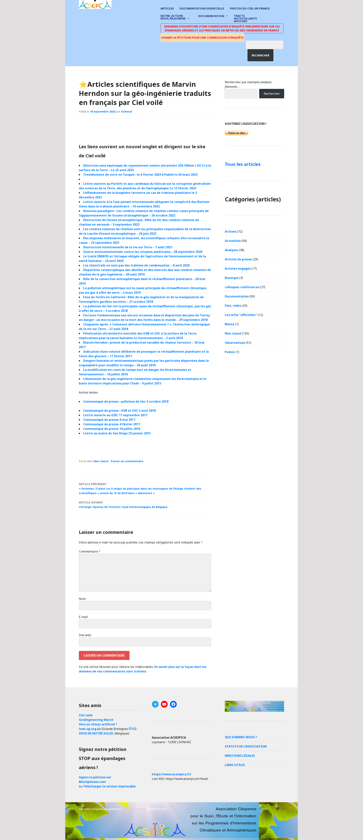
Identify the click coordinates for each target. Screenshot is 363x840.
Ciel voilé (86, 715)
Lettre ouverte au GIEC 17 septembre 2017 (115, 415)
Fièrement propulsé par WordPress (100, 809)
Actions (230, 231)
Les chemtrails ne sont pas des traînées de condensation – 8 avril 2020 (136, 265)
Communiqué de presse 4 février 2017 (111, 424)
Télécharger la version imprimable (109, 786)
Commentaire (90, 551)
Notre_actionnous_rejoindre (173, 17)
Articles (167, 8)
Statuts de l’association (246, 746)
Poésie (230, 352)
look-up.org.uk (90, 729)
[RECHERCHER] (267, 44)
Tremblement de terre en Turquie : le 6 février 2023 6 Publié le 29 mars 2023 (140, 174)
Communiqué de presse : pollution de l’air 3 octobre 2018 (125, 401)
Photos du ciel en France (250, 8)
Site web (85, 635)
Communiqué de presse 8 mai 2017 (109, 420)
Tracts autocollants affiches (245, 18)
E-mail (83, 617)
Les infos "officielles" (241, 315)
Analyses (231, 250)
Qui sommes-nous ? (241, 737)
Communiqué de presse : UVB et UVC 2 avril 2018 (119, 410)
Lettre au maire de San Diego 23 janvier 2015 (117, 433)
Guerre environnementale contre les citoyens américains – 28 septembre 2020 (142, 252)
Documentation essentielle (202, 8)
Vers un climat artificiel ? (98, 724)
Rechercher (260, 55)
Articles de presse (238, 259)
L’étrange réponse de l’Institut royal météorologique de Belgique (123, 505)
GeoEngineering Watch (96, 720)
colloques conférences (242, 287)
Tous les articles (243, 164)
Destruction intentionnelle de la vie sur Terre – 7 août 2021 (127, 247)
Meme (229, 324)
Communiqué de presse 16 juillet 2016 (111, 429)
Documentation (211, 16)
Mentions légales (240, 756)
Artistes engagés (238, 268)
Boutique (232, 278)
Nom (82, 599)
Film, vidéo (233, 306)
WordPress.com (157, 809)
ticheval (126, 111)
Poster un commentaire (127, 461)
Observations (235, 343)
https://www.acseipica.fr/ (171, 774)
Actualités (233, 241)
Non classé (101, 461)
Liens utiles (235, 765)
